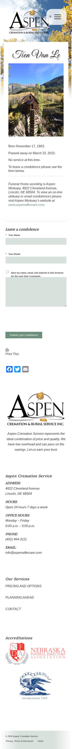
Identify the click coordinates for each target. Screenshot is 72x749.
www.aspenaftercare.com (26, 204)
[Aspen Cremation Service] (29, 22)
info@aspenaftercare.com (23, 552)
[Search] (48, 25)
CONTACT (13, 609)
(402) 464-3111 (16, 539)
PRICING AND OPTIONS (23, 586)
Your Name (14, 235)
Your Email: (14, 254)
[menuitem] (48, 25)
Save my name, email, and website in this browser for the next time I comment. (37, 274)
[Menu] (56, 25)
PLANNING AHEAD (19, 597)
